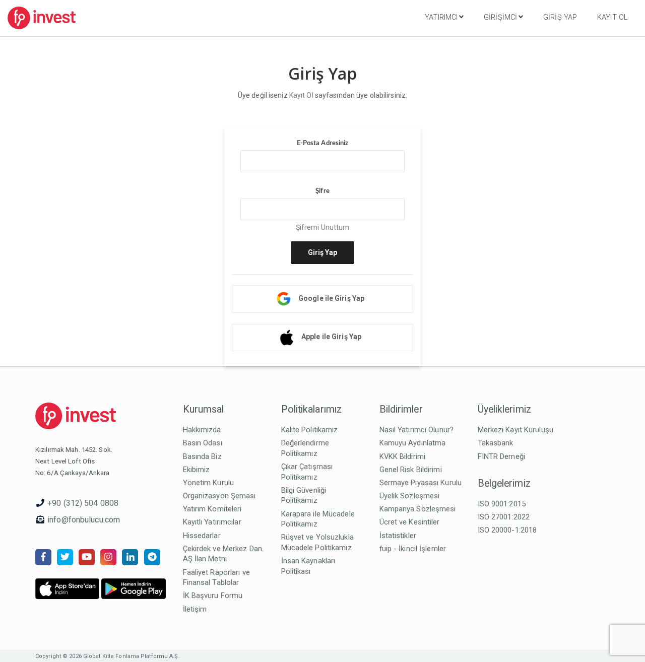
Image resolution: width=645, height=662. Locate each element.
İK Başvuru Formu (213, 595)
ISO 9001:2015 (502, 503)
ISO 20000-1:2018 (507, 530)
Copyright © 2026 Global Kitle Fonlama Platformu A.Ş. (107, 656)
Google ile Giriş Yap (331, 298)
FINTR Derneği (501, 456)
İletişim (195, 609)
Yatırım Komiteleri (212, 508)
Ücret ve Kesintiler (409, 521)
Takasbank (495, 442)
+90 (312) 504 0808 (82, 503)
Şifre (322, 191)
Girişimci (500, 17)
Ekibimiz (196, 469)
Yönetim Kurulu (208, 482)
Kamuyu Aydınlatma (412, 442)
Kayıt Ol (612, 17)
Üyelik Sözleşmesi (409, 495)
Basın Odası (202, 442)
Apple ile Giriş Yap (331, 337)
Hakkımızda (202, 429)
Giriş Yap (560, 17)
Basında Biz (202, 456)
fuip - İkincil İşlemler (412, 548)
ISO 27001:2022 (504, 516)
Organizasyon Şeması (219, 495)
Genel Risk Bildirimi (410, 469)
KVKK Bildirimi (402, 456)
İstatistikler (397, 535)
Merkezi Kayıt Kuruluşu (515, 429)
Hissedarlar (202, 535)
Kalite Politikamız (309, 429)
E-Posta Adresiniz (323, 143)
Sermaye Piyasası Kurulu (420, 482)
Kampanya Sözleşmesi (417, 508)
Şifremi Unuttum (323, 227)
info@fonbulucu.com (83, 519)
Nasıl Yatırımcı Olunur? (416, 429)
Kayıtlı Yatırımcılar (212, 521)
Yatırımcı (441, 17)
